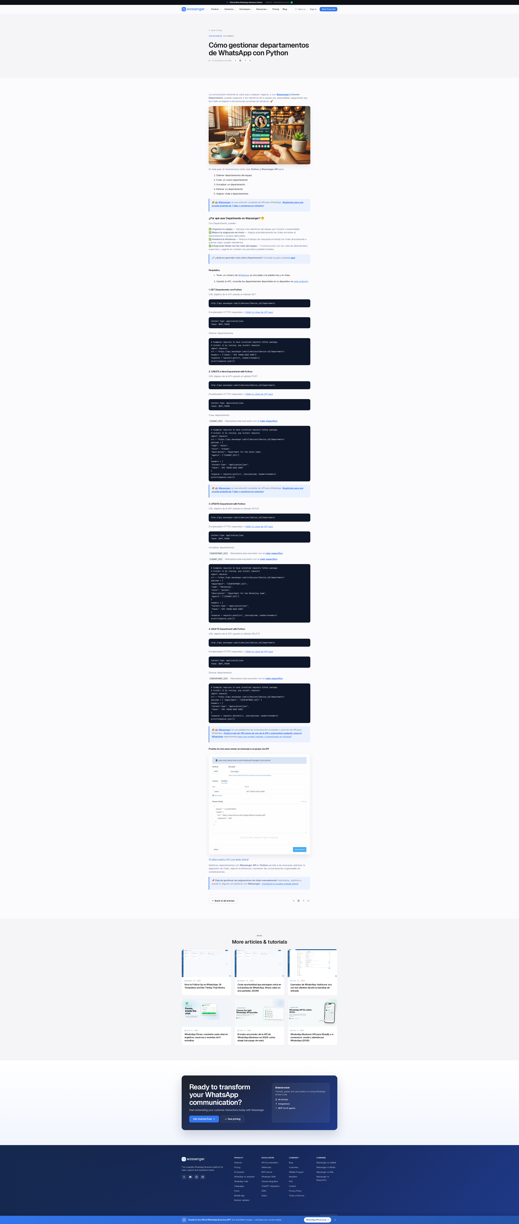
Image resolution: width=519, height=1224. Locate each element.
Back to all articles (224, 900)
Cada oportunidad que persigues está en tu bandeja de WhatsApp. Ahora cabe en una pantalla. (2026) (259, 987)
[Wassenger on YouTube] (190, 1177)
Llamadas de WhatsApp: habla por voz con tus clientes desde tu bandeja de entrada (311, 987)
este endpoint (301, 281)
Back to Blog (216, 30)
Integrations (284, 1104)
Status (264, 1195)
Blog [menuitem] (285, 9)
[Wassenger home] (193, 9)
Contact (292, 1186)
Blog (291, 1162)
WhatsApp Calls (241, 1181)
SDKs (264, 1191)
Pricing (237, 1167)
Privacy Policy (295, 1191)
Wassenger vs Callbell (326, 1162)
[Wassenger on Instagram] (196, 1177)
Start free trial (328, 9)
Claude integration (270, 1181)
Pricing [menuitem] (275, 9)
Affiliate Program (296, 1172)
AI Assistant (239, 1172)
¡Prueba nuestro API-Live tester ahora (228, 859)
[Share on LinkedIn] (240, 61)
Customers (293, 1167)
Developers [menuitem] (244, 9)
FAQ (291, 1181)
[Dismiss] (335, 1220)
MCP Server (267, 1172)
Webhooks (266, 1167)
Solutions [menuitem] (228, 9)
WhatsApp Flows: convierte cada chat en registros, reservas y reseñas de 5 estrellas (206, 1037)
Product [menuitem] (214, 9)
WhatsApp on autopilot (244, 1176)
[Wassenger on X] (184, 1177)
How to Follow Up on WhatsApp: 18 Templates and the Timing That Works (204, 986)
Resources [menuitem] (261, 9)
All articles (283, 1099)
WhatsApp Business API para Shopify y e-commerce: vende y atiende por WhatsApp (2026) (312, 1037)
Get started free (202, 1119)
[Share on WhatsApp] (245, 61)
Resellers (293, 1176)
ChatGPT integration (271, 1186)
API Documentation (270, 1162)
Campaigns (239, 1186)
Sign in (313, 9)
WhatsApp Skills (269, 1176)
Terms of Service (296, 1195)
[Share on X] (235, 61)
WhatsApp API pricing (316, 1220)
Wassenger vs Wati (324, 1172)
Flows (236, 1191)
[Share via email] (250, 61)
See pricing (234, 1119)
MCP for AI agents (286, 1108)
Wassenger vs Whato (325, 1167)
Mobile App (239, 1195)
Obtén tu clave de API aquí (259, 312)
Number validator (241, 1200)
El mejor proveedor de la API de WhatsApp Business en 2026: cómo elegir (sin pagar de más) (256, 1037)
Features (238, 1162)
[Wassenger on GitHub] (202, 1177)
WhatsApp (243, 275)
